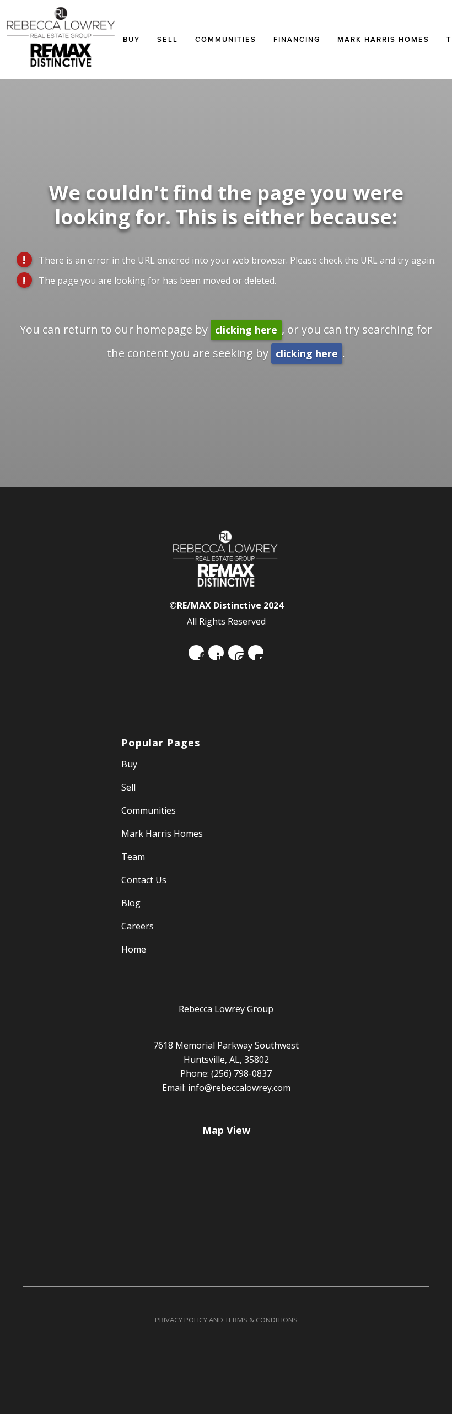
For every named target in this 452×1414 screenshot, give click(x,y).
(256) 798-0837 (241, 1073)
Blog (131, 903)
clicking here (246, 329)
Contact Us (143, 880)
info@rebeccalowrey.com (239, 1088)
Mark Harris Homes (383, 39)
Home (133, 949)
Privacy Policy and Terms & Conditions (226, 1320)
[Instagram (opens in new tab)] (236, 652)
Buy (131, 39)
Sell (128, 787)
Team (133, 857)
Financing (296, 39)
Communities (225, 39)
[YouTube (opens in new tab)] (255, 652)
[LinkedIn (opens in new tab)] (216, 652)
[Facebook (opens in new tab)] (196, 652)
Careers (137, 926)
